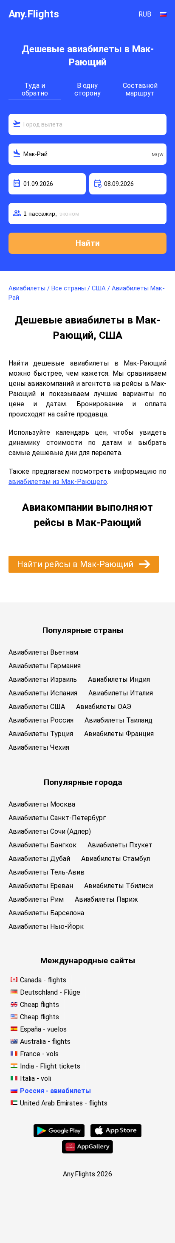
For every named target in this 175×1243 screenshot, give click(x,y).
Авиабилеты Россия (40, 720)
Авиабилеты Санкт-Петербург (57, 818)
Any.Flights (33, 14)
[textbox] (87, 124)
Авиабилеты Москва (41, 804)
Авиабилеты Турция (40, 734)
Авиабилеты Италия (120, 693)
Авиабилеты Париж (106, 899)
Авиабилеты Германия (44, 666)
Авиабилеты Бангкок (42, 845)
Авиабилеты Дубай (39, 859)
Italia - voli (35, 1078)
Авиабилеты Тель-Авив (46, 872)
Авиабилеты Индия (119, 679)
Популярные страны (82, 630)
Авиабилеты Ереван (40, 886)
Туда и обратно (35, 89)
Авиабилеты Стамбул (115, 859)
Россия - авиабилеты (55, 1091)
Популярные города (83, 782)
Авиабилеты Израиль (42, 679)
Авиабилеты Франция (119, 734)
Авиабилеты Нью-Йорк (46, 926)
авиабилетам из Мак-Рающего (57, 482)
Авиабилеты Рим (36, 899)
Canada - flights (43, 980)
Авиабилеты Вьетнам (43, 652)
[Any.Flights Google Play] (59, 1135)
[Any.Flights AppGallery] (87, 1151)
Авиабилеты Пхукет (120, 845)
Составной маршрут (140, 89)
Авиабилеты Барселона (46, 913)
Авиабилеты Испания (42, 693)
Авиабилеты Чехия (38, 747)
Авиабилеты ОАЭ (103, 707)
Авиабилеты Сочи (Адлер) (49, 831)
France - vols (39, 1054)
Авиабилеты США (36, 707)
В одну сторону (87, 89)
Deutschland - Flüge (50, 992)
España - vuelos (43, 1029)
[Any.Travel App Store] (116, 1135)
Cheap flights (39, 1005)
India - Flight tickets (50, 1066)
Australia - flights (45, 1042)
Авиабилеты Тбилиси (118, 886)
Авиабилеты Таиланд (118, 720)
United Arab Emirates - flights (63, 1103)
